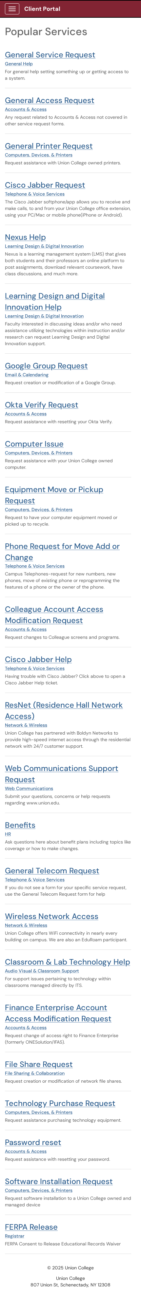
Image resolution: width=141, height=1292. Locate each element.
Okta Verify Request (41, 405)
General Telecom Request (52, 870)
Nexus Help (25, 237)
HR (8, 834)
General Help (19, 64)
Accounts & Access (26, 109)
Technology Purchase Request (60, 1103)
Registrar (14, 1236)
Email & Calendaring (27, 375)
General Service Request (50, 55)
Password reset (33, 1142)
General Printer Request (49, 146)
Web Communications (29, 788)
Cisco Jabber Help (38, 659)
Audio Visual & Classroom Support (42, 971)
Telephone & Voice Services (35, 194)
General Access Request (49, 100)
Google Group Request (46, 366)
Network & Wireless (26, 725)
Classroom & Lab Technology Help (67, 962)
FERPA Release (31, 1227)
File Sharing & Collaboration (35, 1073)
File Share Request (39, 1064)
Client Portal (42, 9)
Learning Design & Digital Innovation (44, 246)
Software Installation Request (59, 1181)
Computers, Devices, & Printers (38, 155)
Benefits (20, 825)
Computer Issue (34, 444)
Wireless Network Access (51, 916)
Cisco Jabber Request (45, 185)
